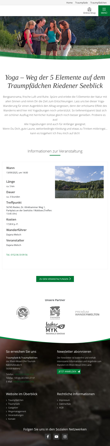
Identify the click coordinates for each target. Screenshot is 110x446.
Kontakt (11, 418)
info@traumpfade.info (23, 381)
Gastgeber (13, 407)
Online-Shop (89, 12)
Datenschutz (65, 403)
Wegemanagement (17, 411)
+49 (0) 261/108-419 (23, 374)
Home (69, 2)
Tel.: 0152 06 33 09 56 (17, 254)
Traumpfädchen (98, 2)
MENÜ (104, 12)
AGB (61, 407)
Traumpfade (81, 2)
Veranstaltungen (15, 415)
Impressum (64, 400)
